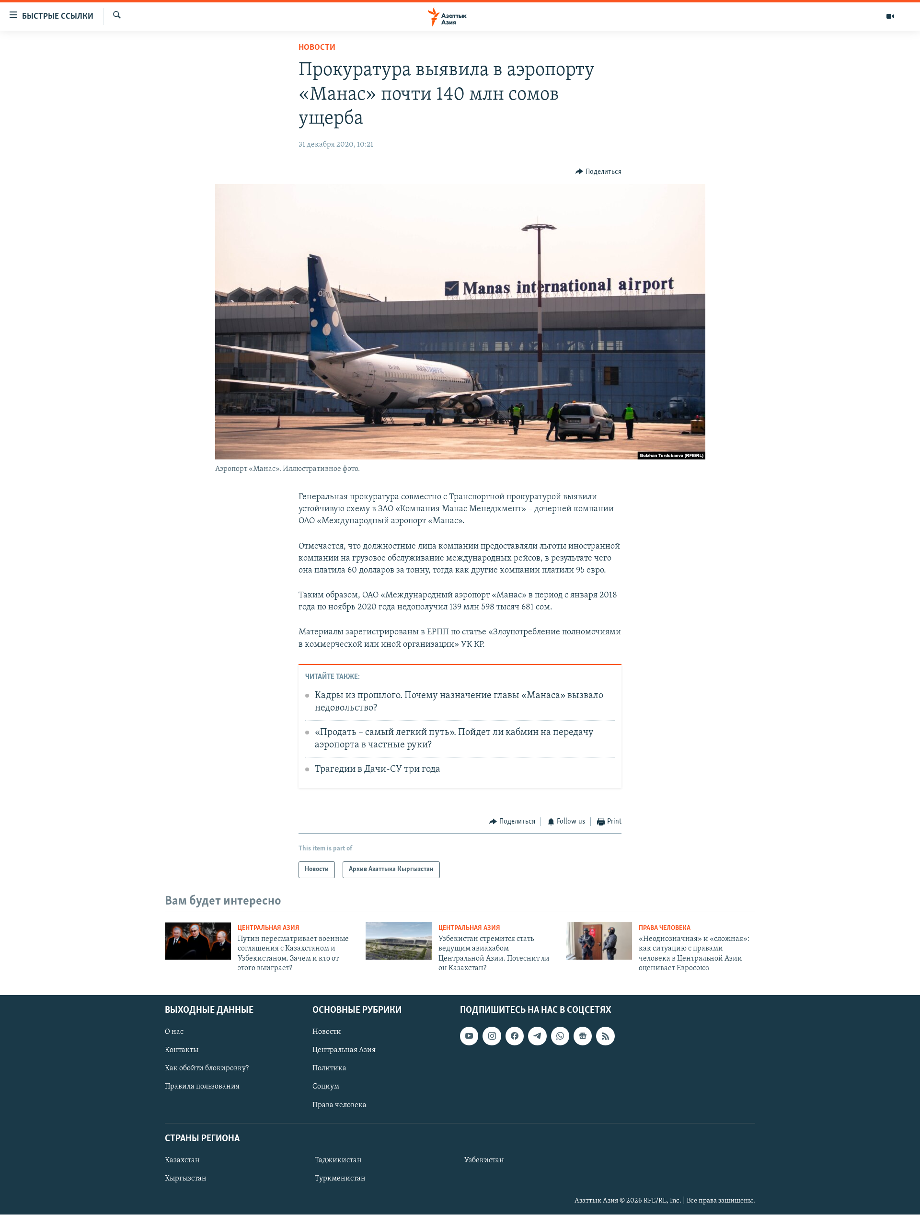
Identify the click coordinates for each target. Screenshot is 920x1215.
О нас (174, 1032)
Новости (317, 48)
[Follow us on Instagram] (492, 1036)
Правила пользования (202, 1087)
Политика (329, 1069)
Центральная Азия (268, 928)
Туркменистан (340, 1178)
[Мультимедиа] (890, 16)
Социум (325, 1087)
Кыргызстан (186, 1178)
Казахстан (182, 1160)
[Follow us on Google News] (583, 1036)
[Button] (598, 172)
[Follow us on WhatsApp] (560, 1036)
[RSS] (605, 1036)
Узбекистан (484, 1160)
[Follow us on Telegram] (537, 1036)
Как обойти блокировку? (207, 1069)
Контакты (181, 1051)
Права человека (664, 928)
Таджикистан (338, 1160)
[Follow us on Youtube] (469, 1036)
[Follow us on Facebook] (515, 1036)
